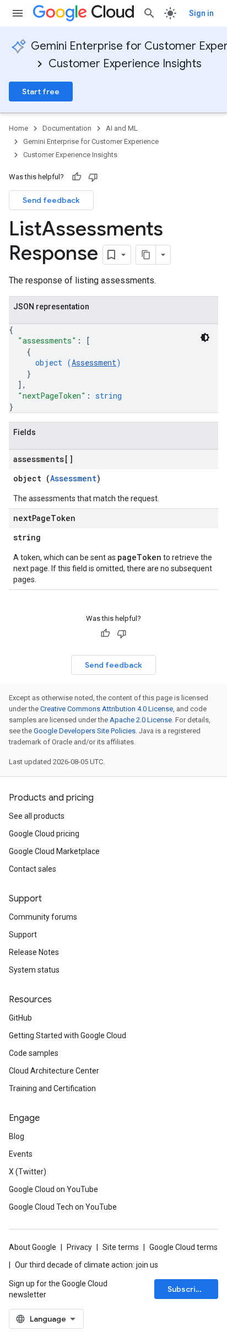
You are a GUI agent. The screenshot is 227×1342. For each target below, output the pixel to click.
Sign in (201, 13)
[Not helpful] (93, 177)
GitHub (20, 1017)
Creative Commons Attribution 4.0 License (106, 709)
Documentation (66, 128)
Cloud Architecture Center (54, 1070)
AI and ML (122, 128)
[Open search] (149, 13)
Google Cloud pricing (44, 833)
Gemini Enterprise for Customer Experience (91, 141)
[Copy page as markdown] (146, 254)
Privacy (79, 1247)
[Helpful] (76, 177)
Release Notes (34, 952)
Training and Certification (52, 1088)
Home (18, 128)
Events (21, 1154)
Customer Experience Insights (125, 64)
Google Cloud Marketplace (54, 851)
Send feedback (51, 200)
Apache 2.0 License (141, 720)
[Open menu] (18, 13)
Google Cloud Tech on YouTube (63, 1207)
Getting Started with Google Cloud (67, 1035)
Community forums (43, 916)
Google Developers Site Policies (85, 731)
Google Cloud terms (183, 1247)
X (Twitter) (27, 1171)
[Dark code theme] (205, 337)
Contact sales (32, 869)
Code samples (33, 1053)
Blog (16, 1136)
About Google (32, 1247)
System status (34, 969)
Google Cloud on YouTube (53, 1189)
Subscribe (186, 1289)
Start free (41, 91)
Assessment (94, 362)
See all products (36, 816)
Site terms (120, 1247)
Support (23, 934)
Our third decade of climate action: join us (86, 1264)
